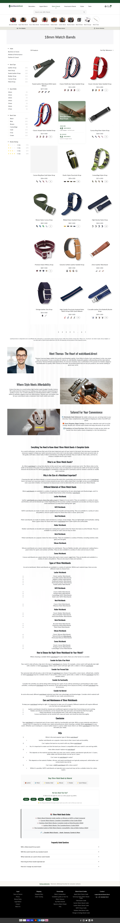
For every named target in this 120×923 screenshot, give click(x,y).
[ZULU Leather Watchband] (99, 248)
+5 (50, 271)
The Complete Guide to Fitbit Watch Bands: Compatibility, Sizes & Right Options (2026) (61, 828)
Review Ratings (14, 142)
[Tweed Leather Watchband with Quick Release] (44, 68)
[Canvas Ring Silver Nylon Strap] (99, 114)
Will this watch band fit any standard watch (60, 852)
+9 (50, 226)
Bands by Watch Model (60, 904)
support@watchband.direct (102, 894)
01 (93, 90)
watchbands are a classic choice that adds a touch (42, 500)
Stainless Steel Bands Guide (81, 910)
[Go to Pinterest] (92, 920)
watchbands (30, 491)
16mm (26, 799)
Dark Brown (73, 271)
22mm (48, 799)
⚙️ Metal (37, 783)
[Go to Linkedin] (89, 920)
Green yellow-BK (68, 181)
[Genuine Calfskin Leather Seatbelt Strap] (71, 248)
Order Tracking (39, 896)
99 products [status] (34, 50)
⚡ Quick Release (81, 783)
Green (49, 92)
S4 (102, 181)
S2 (96, 181)
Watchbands (67, 636)
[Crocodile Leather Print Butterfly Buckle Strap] (99, 293)
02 (96, 90)
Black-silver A (96, 317)
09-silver (102, 136)
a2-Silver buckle (99, 226)
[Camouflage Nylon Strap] (99, 159)
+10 (106, 181)
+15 (50, 136)
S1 (93, 181)
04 (102, 90)
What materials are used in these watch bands (60, 857)
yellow (65, 226)
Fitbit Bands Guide (81, 900)
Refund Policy (18, 899)
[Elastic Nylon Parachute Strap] (71, 159)
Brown (42, 92)
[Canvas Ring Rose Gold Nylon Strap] (44, 159)
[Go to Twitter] (86, 920)
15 (74, 90)
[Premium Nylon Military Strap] (44, 248)
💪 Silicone (60, 783)
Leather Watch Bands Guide (81, 905)
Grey (71, 226)
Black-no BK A (102, 317)
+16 (106, 317)
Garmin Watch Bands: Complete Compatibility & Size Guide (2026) (61, 820)
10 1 (46, 136)
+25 (78, 90)
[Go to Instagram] (83, 920)
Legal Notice (17, 901)
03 (99, 90)
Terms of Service (17, 894)
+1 (78, 226)
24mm (55, 799)
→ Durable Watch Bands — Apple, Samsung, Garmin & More (61, 832)
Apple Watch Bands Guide (81, 894)
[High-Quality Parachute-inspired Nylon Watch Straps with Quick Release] (71, 293)
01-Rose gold (37, 181)
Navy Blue (68, 317)
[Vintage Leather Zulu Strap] (44, 293)
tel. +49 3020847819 (102, 897)
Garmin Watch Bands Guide (81, 903)
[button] (106, 50)
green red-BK (71, 181)
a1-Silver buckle (93, 226)
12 (40, 136)
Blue (45, 92)
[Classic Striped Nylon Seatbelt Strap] (44, 114)
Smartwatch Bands (70, 6)
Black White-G (74, 181)
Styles (82, 6)
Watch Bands (56, 6)
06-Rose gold (43, 181)
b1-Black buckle (96, 226)
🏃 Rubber (70, 783)
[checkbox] (18, 52)
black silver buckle (45, 315)
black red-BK (65, 181)
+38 (78, 181)
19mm (33, 799)
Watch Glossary (60, 899)
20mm (41, 799)
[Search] (84, 12)
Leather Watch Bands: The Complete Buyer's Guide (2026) (61, 825)
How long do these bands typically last (60, 862)
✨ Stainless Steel (48, 783)
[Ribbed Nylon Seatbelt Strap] (71, 204)
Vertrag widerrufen (44, 884)
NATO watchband (59, 765)
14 (71, 90)
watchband (31, 466)
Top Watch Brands (60, 901)
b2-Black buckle (102, 226)
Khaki (39, 92)
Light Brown (103, 271)
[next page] (85, 332)
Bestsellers (32, 6)
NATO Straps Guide (81, 908)
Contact (18, 904)
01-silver (93, 136)
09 (43, 136)
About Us (17, 906)
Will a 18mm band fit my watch (60, 847)
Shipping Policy (39, 894)
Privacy (18, 896)
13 (68, 90)
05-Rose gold (40, 181)
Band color (13, 115)
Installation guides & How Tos (60, 896)
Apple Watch (43, 6)
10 (37, 136)
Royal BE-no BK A (93, 317)
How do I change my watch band (60, 866)
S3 (99, 181)
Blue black (43, 271)
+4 (106, 90)
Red (37, 271)
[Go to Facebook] (81, 920)
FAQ (60, 906)
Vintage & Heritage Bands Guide (81, 913)
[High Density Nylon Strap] (99, 204)
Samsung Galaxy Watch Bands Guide (81, 897)
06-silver (99, 136)
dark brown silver (42, 315)
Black (37, 226)
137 (65, 90)
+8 (106, 136)
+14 (106, 226)
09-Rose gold (46, 181)
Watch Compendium (60, 894)
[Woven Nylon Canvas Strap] (44, 204)
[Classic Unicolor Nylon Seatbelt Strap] (99, 68)
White (46, 226)
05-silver (96, 136)
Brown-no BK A (99, 317)
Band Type (13, 64)
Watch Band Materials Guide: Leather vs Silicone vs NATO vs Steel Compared (61, 818)
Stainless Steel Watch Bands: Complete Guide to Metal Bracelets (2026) (61, 823)
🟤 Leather (28, 783)
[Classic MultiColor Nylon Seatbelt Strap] (71, 68)
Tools (89, 6)
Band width (13, 89)
